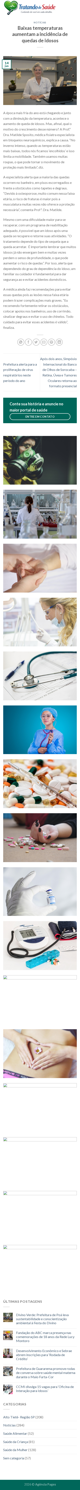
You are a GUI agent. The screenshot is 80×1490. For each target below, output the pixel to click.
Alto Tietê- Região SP (19, 1417)
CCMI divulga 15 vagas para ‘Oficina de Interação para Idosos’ (45, 1389)
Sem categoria (13, 1458)
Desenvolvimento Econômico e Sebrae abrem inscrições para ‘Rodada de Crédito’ (44, 1355)
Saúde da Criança (15, 1442)
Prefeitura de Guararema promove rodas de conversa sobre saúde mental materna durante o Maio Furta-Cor (45, 1373)
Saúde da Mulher (15, 1450)
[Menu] (74, 7)
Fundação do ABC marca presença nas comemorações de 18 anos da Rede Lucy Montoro (45, 1337)
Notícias (40, 22)
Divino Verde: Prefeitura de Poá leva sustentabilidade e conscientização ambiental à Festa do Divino (42, 1319)
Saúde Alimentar (15, 1433)
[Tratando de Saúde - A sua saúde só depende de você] (34, 7)
